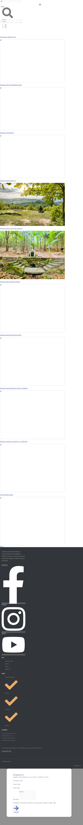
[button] (40, 4)
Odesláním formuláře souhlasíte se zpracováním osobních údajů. (33, 803)
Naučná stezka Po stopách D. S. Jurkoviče (13, 441)
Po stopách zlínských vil (8, 37)
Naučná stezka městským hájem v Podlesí (14, 388)
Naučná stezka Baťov (7, 133)
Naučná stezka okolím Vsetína (10, 282)
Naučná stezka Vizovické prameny (11, 228)
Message (16, 799)
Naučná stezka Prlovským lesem (10, 335)
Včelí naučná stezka (6, 494)
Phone (15, 784)
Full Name (16, 780)
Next (2, 546)
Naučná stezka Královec (8, 180)
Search (2, 6)
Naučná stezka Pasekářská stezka (11, 85)
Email (15, 788)
